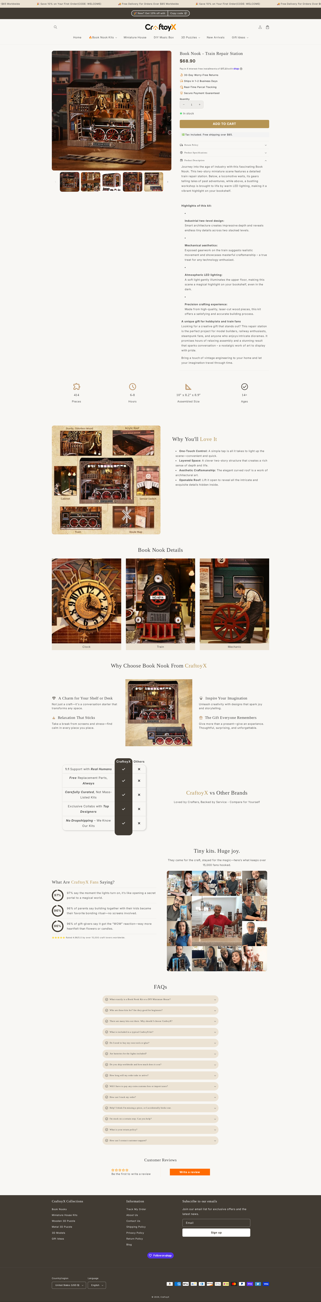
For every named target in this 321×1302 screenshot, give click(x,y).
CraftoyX (164, 1297)
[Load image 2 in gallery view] (90, 181)
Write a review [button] (190, 1172)
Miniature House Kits (64, 1215)
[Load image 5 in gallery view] (153, 181)
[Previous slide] (56, 604)
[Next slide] (265, 604)
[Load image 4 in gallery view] (132, 181)
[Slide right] (167, 182)
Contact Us (133, 1220)
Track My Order (136, 1209)
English (95, 1285)
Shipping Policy (136, 1226)
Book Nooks (59, 1209)
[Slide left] (55, 182)
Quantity (185, 98)
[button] (55, 27)
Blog (129, 1244)
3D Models (58, 1232)
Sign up (216, 1232)
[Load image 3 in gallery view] (111, 181)
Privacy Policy (135, 1232)
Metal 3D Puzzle (62, 1226)
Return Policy (134, 1238)
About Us (132, 1215)
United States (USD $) (67, 1285)
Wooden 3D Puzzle (63, 1220)
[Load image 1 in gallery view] (69, 181)
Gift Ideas (58, 1238)
